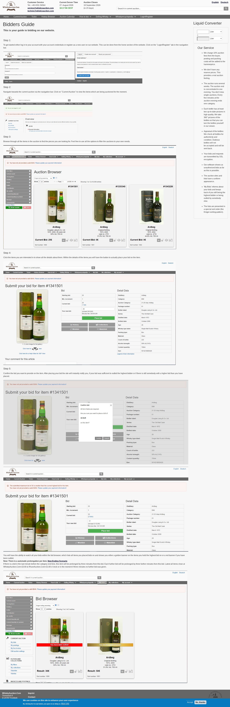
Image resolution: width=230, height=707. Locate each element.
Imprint (31, 693)
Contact (31, 697)
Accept (190, 702)
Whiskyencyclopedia (124, 17)
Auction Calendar (67, 17)
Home (6, 17)
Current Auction (20, 17)
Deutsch (224, 2)
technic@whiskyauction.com (41, 11)
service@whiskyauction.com (41, 8)
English (215, 2)
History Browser (48, 17)
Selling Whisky (102, 17)
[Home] (12, 5)
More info (65, 704)
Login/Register (146, 17)
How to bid (84, 17)
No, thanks (200, 702)
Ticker (34, 17)
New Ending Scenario (57, 561)
